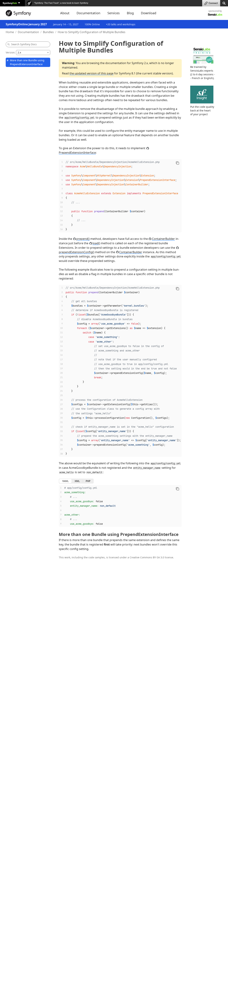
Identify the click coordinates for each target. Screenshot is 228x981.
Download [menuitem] (148, 13)
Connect (213, 3)
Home (10, 32)
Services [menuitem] (113, 13)
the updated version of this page (91, 73)
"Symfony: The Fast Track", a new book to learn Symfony (60, 3)
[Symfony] (30, 13)
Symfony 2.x (140, 63)
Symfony (10, 3)
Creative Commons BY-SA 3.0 (147, 557)
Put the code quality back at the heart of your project (202, 110)
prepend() (83, 239)
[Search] (224, 3)
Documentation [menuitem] (88, 13)
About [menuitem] (64, 13)
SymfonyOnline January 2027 (26, 24)
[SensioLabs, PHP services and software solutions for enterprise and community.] (215, 14)
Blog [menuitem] (130, 13)
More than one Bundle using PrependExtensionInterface (27, 62)
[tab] (65, 481)
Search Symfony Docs (24, 44)
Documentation (28, 32)
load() (96, 243)
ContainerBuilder (163, 239)
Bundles (48, 32)
